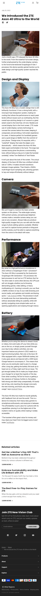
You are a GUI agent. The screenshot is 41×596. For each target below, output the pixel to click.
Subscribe (32, 527)
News (10, 547)
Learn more (6, 464)
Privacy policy (15, 589)
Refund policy (5, 589)
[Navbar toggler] (4, 2)
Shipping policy (34, 589)
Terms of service (24, 589)
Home (4, 547)
